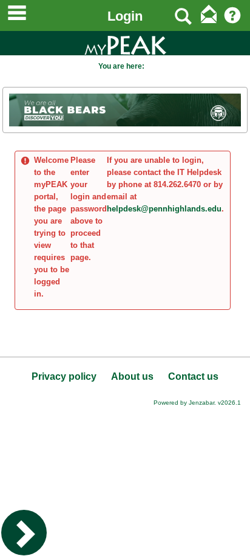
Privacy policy (64, 376)
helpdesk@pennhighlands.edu (164, 208)
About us (132, 376)
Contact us (193, 376)
